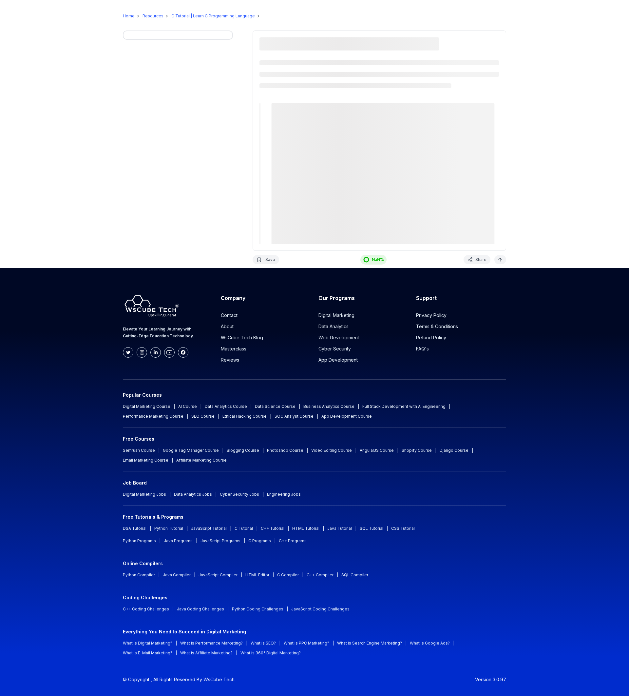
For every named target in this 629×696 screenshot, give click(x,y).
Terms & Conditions (437, 326)
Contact (229, 315)
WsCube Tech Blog (242, 337)
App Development (338, 360)
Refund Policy (431, 337)
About (227, 326)
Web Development (338, 337)
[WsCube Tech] (41, 12)
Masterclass (233, 348)
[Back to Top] (500, 259)
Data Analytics (333, 326)
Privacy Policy (431, 315)
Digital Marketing (336, 315)
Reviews (230, 360)
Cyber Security (334, 348)
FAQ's (422, 348)
